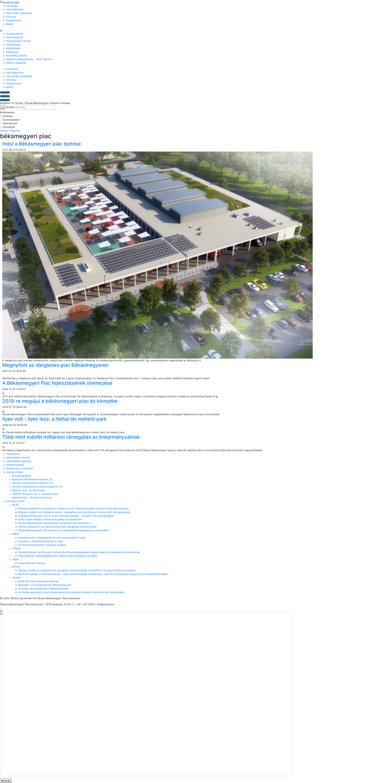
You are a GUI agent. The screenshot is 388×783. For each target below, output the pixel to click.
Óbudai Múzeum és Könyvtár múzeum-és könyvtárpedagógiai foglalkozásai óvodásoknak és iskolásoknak (79, 552)
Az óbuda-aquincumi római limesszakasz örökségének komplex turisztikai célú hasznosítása (71, 592)
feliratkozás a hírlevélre (19, 468)
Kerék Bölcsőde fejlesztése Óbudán (38, 581)
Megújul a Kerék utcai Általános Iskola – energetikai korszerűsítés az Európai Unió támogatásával (74, 512)
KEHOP (16, 566)
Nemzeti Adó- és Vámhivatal (28, 490)
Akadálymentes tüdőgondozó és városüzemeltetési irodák (51, 537)
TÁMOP (16, 548)
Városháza (12, 5)
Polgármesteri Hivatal (18, 40)
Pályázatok (12, 51)
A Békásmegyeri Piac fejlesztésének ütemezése (57, 383)
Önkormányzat (14, 37)
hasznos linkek (14, 472)
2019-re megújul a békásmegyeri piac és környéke (60, 401)
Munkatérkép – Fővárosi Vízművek (32, 497)
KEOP (15, 504)
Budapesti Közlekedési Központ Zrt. (32, 479)
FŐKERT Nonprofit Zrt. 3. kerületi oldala (35, 493)
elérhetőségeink (15, 464)
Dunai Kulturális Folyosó (31, 563)
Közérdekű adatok (16, 55)
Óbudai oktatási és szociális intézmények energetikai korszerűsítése (57, 526)
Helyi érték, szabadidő (19, 13)
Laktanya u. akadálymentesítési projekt (40, 541)
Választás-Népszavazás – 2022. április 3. (29, 59)
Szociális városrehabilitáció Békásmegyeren (43, 588)
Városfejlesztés (14, 9)
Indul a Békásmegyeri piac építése (41, 144)
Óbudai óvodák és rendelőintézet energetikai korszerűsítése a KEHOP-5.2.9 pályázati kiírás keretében (76, 570)
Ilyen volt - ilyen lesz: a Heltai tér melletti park (54, 419)
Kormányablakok (21, 475)
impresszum (13, 453)
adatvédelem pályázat (19, 461)
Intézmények (13, 44)
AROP (15, 559)
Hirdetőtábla (13, 48)
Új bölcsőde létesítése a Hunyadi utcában (42, 544)
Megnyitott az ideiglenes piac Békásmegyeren (55, 365)
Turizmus (11, 16)
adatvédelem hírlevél (18, 457)
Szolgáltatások (14, 33)
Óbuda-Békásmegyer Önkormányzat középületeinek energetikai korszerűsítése (63, 530)
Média (9, 23)
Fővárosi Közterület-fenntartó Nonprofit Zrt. (37, 486)
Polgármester (13, 20)
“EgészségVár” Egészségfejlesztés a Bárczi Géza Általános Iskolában (57, 555)
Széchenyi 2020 (15, 501)
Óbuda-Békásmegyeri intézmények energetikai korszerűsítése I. (54, 523)
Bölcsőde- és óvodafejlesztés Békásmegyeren (44, 584)
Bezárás (5, 780)
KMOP (15, 533)
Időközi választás (16, 62)
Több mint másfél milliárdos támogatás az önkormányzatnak (71, 437)
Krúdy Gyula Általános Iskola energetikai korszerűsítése (50, 519)
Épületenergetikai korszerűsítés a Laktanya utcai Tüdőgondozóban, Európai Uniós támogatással (73, 508)
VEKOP (16, 577)
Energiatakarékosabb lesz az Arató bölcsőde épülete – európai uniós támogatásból (66, 515)
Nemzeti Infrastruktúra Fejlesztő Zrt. (33, 482)
